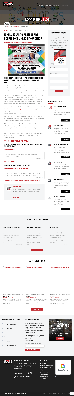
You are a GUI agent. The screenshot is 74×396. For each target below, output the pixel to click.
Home (6, 12)
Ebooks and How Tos (11, 345)
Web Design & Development (60, 106)
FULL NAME (53, 67)
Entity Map (23, 393)
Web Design (43, 363)
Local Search (43, 371)
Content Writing (44, 374)
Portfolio (40, 5)
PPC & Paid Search (58, 162)
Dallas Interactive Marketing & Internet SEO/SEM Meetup (21, 109)
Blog (68, 12)
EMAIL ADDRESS (54, 79)
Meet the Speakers (24, 180)
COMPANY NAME (54, 73)
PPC (61, 12)
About (5, 393)
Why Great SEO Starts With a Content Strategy (35, 295)
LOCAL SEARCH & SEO (58, 125)
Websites (24, 12)
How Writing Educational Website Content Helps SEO (59, 295)
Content (40, 12)
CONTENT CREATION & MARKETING (61, 144)
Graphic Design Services (59, 197)
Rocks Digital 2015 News (21, 42)
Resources (48, 5)
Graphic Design (51, 12)
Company (14, 12)
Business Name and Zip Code (33, 343)
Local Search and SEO (12, 324)
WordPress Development (46, 365)
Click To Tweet (38, 158)
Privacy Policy (11, 393)
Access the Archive (35, 180)
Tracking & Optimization (59, 179)
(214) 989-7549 (22, 376)
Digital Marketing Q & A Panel (10, 42)
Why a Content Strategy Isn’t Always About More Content (13, 295)
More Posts (16, 197)
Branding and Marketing (12, 337)
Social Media (9, 328)
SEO (32, 12)
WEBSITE (52, 85)
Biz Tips (8, 341)
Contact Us (18, 393)
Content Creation (44, 372)
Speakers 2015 (29, 42)
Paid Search (43, 378)
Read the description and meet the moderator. (16, 168)
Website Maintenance (45, 367)
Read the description (9, 149)
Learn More (7, 180)
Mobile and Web (10, 332)
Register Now (14, 180)
